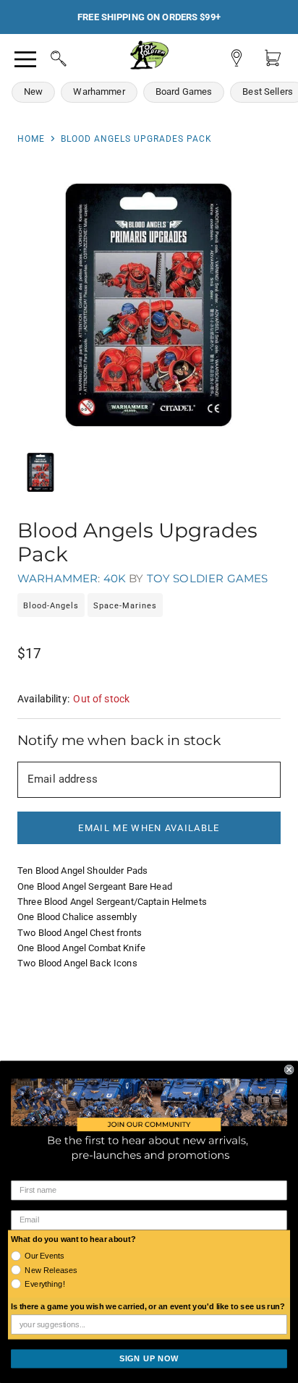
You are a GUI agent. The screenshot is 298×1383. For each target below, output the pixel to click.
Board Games (184, 91)
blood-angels (51, 605)
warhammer (57, 578)
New (33, 91)
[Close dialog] (289, 1070)
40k (114, 578)
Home (31, 139)
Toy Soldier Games (207, 578)
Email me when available (148, 827)
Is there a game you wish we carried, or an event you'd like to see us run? (148, 1307)
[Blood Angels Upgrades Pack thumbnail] (40, 472)
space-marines (125, 605)
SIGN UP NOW (149, 1358)
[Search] (45, 56)
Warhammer (98, 91)
